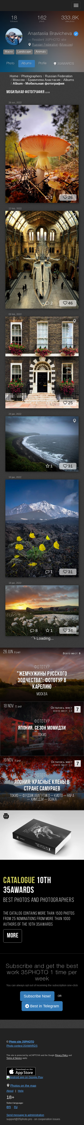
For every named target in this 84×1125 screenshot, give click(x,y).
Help (20, 1090)
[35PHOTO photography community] (20, 5)
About (9, 1090)
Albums (27, 63)
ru (15, 1107)
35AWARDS (65, 64)
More (12, 936)
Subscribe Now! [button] (37, 996)
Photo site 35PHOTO (21, 1041)
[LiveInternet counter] (15, 1049)
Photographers (31, 76)
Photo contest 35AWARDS (21, 1045)
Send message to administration (25, 1115)
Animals (41, 51)
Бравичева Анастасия (44, 80)
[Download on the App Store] (25, 1071)
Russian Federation (45, 45)
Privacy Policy (61, 1055)
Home (14, 76)
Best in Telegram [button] (44, 1006)
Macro (9, 51)
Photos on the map (23, 1085)
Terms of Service (14, 1058)
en (8, 1107)
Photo (10, 63)
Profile (43, 63)
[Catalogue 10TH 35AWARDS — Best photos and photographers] (42, 834)
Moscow (66, 45)
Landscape (24, 51)
